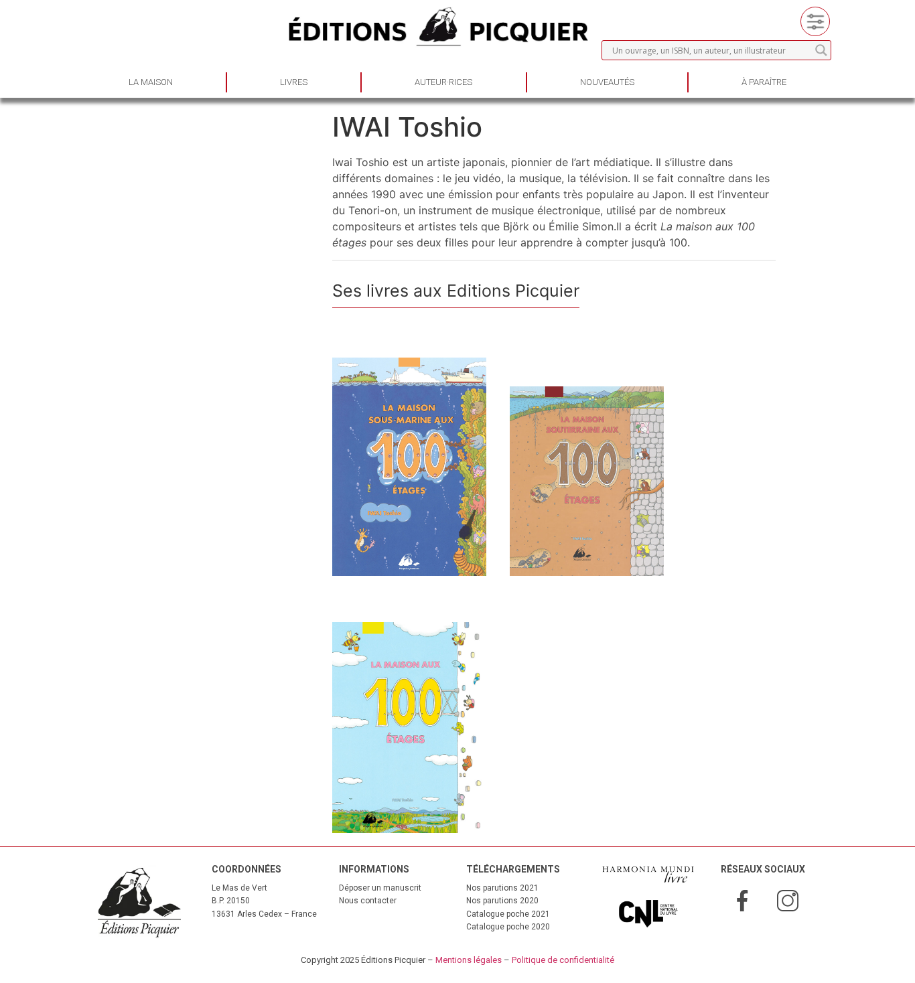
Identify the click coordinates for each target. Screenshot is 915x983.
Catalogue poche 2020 (508, 926)
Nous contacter (368, 900)
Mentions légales (468, 960)
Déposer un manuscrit (380, 888)
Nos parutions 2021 (502, 888)
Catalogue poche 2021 (508, 914)
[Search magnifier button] (821, 50)
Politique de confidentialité (563, 960)
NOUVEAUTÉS (607, 82)
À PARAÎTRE (764, 82)
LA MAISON (151, 82)
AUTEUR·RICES (443, 82)
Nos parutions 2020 (502, 900)
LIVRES (293, 82)
